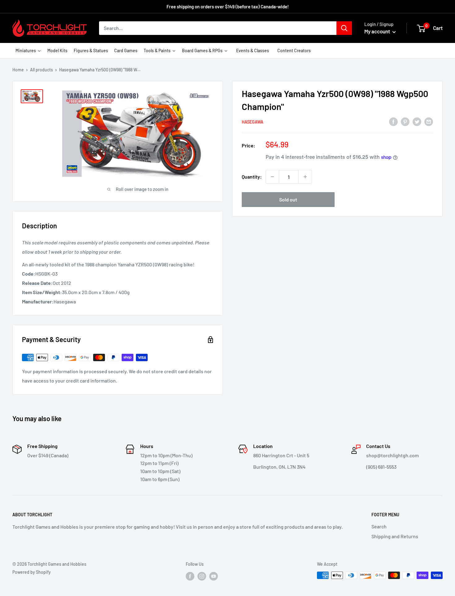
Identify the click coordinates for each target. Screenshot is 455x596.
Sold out (288, 199)
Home (18, 69)
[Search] (344, 28)
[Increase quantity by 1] (305, 176)
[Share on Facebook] (393, 121)
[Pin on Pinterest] (405, 121)
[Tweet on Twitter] (417, 121)
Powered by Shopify (31, 572)
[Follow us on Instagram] (201, 576)
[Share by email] (428, 121)
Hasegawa (252, 122)
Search (379, 526)
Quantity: (252, 177)
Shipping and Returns (394, 536)
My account (377, 31)
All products (41, 69)
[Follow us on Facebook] (190, 576)
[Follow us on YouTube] (213, 576)
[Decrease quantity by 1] (272, 176)
